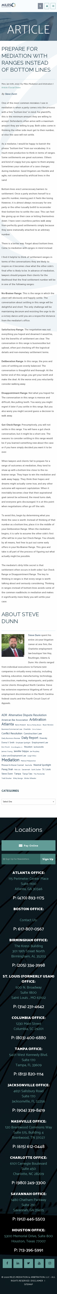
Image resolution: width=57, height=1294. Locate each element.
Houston (28, 747)
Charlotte (27, 729)
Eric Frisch (6, 747)
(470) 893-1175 (30, 898)
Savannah (26, 769)
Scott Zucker (36, 769)
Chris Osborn (36, 729)
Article (5, 87)
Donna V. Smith (8, 742)
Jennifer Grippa (21, 751)
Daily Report (29, 738)
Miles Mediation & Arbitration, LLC (30, 1277)
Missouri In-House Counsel (13, 765)
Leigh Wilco (32, 756)
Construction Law (33, 734)
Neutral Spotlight (42, 765)
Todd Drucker (7, 778)
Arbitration (37, 720)
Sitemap (28, 1284)
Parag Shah (7, 769)
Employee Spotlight (23, 742)
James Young (7, 751)
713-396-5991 (31, 1250)
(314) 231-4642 (31, 1006)
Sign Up (48, 859)
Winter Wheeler (30, 778)
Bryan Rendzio (48, 725)
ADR (4, 715)
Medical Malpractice (28, 761)
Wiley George (18, 778)
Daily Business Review (11, 738)
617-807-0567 (31, 929)
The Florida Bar (39, 774)
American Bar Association (15, 720)
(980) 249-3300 (31, 1183)
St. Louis (46, 769)
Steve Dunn (11, 94)
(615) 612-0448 (31, 1146)
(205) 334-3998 (31, 965)
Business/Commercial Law (12, 729)
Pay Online (31, 846)
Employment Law (40, 742)
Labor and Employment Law (14, 756)
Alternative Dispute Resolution (28, 715)
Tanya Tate (27, 774)
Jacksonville (39, 747)
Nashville (28, 765)
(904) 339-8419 (31, 1110)
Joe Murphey (34, 751)
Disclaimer (37, 1281)
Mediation (10, 760)
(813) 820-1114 (31, 1074)
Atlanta (8, 724)
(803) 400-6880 (31, 1038)
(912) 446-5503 (31, 1219)
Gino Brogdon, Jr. (17, 747)
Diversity (43, 738)
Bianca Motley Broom (34, 725)
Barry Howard (20, 724)
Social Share (15, 87)
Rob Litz (17, 769)
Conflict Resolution (12, 733)
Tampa (17, 774)
